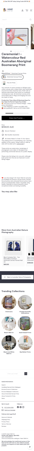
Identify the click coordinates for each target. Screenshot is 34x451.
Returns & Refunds (7, 417)
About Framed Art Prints (8, 396)
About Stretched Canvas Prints (10, 394)
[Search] (30, 19)
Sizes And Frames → (17, 118)
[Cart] (27, 10)
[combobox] (17, 19)
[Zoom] (27, 46)
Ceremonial (20, 144)
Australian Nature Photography (15, 231)
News (3, 398)
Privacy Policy (5, 422)
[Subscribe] (25, 373)
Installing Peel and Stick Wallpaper (11, 387)
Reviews (4, 426)
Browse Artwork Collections (9, 389)
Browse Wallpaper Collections (10, 391)
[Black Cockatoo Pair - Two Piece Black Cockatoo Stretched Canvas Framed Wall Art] (13, 251)
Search (3, 385)
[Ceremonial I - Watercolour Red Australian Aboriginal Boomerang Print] (13, 209)
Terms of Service (6, 424)
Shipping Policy (6, 419)
